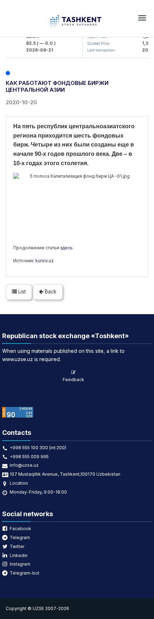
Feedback (73, 379)
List (21, 291)
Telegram (20, 537)
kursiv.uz (44, 260)
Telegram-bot (24, 573)
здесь (66, 247)
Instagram (20, 564)
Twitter (17, 546)
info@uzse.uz (24, 465)
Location (19, 483)
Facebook (20, 528)
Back (50, 291)
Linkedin (19, 555)
